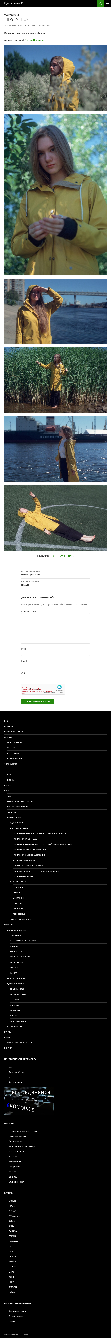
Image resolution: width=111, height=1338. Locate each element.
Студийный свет (15, 1026)
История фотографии (17, 807)
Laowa (11, 1272)
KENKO (12, 1247)
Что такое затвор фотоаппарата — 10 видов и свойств (39, 833)
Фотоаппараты (14, 742)
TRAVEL (10, 796)
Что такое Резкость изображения (29, 850)
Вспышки (15, 1010)
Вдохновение (17, 823)
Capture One (19, 909)
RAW (9, 775)
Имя (23, 649)
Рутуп (62, 556)
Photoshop (18, 903)
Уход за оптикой (18, 1021)
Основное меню (107, 3)
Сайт (23, 673)
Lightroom (18, 898)
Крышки (12, 1172)
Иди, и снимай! (13, 3)
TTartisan (13, 1267)
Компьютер (16, 951)
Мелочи (14, 967)
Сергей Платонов (34, 40)
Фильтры (14, 1016)
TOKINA (12, 1236)
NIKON (12, 1206)
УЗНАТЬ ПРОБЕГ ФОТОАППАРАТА (18, 732)
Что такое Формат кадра (25, 839)
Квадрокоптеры (18, 994)
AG (21, 26)
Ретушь (16, 892)
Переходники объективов (23, 941)
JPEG (9, 769)
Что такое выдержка (23, 876)
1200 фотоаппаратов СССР (19, 1043)
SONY (11, 1226)
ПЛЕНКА (10, 780)
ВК (54, 556)
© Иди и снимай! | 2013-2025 (16, 1334)
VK (10, 1077)
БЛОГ (6, 791)
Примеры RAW (19, 914)
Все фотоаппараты (17, 1311)
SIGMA (12, 1221)
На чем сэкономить (17, 930)
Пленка (12, 1321)
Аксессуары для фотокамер (22, 1146)
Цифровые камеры (16, 984)
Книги (7, 1037)
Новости (8, 726)
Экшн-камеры (17, 989)
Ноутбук (14, 946)
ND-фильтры (15, 1162)
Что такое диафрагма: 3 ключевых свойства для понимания (43, 844)
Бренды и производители (20, 801)
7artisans (13, 1257)
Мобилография (14, 758)
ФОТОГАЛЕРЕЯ (10, 764)
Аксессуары (13, 753)
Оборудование (11, 15)
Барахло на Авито (16, 978)
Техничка (11, 812)
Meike (11, 1252)
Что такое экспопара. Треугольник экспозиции (36, 871)
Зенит (11, 1277)
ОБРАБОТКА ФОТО (18, 882)
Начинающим (14, 817)
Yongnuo (12, 1262)
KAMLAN (13, 1287)
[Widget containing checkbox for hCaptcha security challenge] (43, 689)
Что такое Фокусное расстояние (29, 855)
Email (24, 661)
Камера (13, 973)
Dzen (11, 1067)
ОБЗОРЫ (8, 737)
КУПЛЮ (7, 1032)
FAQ (6, 721)
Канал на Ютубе (16, 1072)
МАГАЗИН (8, 925)
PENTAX (12, 1211)
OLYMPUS (13, 1242)
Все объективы (16, 1316)
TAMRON (13, 1231)
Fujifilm (12, 1292)
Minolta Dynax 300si (31, 573)
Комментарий (29, 611)
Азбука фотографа (19, 828)
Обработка (18, 887)
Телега (71, 556)
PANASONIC (14, 1216)
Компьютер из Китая (20, 957)
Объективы (12, 748)
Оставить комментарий (38, 26)
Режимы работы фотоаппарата (28, 866)
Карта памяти (16, 962)
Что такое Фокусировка (25, 860)
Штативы (14, 1005)
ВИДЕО (7, 785)
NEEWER (13, 1282)
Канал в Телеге (15, 1082)
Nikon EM (31, 583)
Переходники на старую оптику (23, 1131)
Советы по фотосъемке (22, 919)
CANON (12, 1201)
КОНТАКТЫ (9, 1048)
